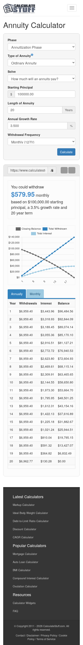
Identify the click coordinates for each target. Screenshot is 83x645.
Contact (20, 635)
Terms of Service (46, 639)
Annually (17, 294)
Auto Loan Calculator (25, 562)
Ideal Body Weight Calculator (30, 513)
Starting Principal (20, 87)
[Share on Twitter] (71, 170)
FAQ (15, 611)
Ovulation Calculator (25, 586)
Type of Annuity (19, 56)
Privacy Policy (49, 635)
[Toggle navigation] (72, 8)
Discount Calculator (24, 529)
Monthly (35, 294)
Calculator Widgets (24, 603)
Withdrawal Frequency (24, 134)
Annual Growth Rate (22, 119)
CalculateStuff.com (54, 626)
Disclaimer (33, 635)
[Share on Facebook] (64, 170)
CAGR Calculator (23, 537)
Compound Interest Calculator (31, 578)
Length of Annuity (21, 103)
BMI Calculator (21, 570)
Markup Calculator (23, 505)
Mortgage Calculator (25, 554)
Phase (12, 40)
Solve (12, 71)
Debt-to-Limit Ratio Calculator (31, 521)
